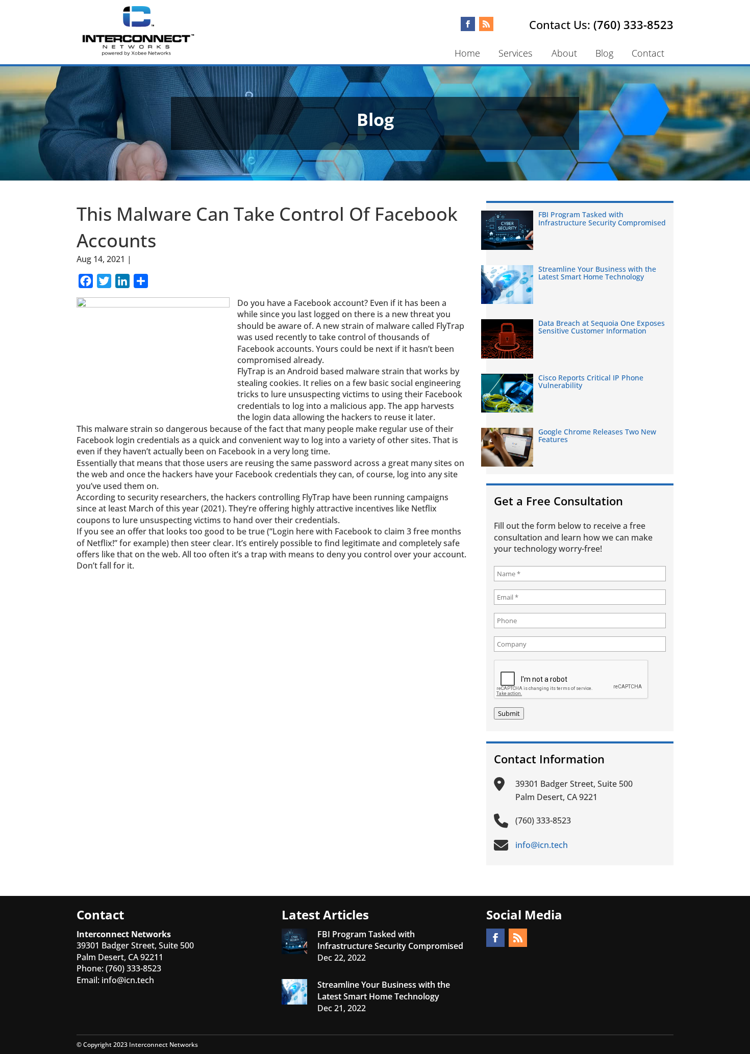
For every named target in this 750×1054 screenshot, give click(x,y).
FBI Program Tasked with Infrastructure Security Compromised (602, 218)
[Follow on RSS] (486, 24)
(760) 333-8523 (633, 24)
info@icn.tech (128, 980)
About (564, 53)
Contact (648, 53)
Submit (509, 713)
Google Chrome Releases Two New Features (597, 435)
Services (515, 53)
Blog (604, 53)
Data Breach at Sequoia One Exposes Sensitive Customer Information (601, 327)
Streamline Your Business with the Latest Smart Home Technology (597, 272)
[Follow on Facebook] (468, 24)
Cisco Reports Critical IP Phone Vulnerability (590, 381)
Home (467, 53)
